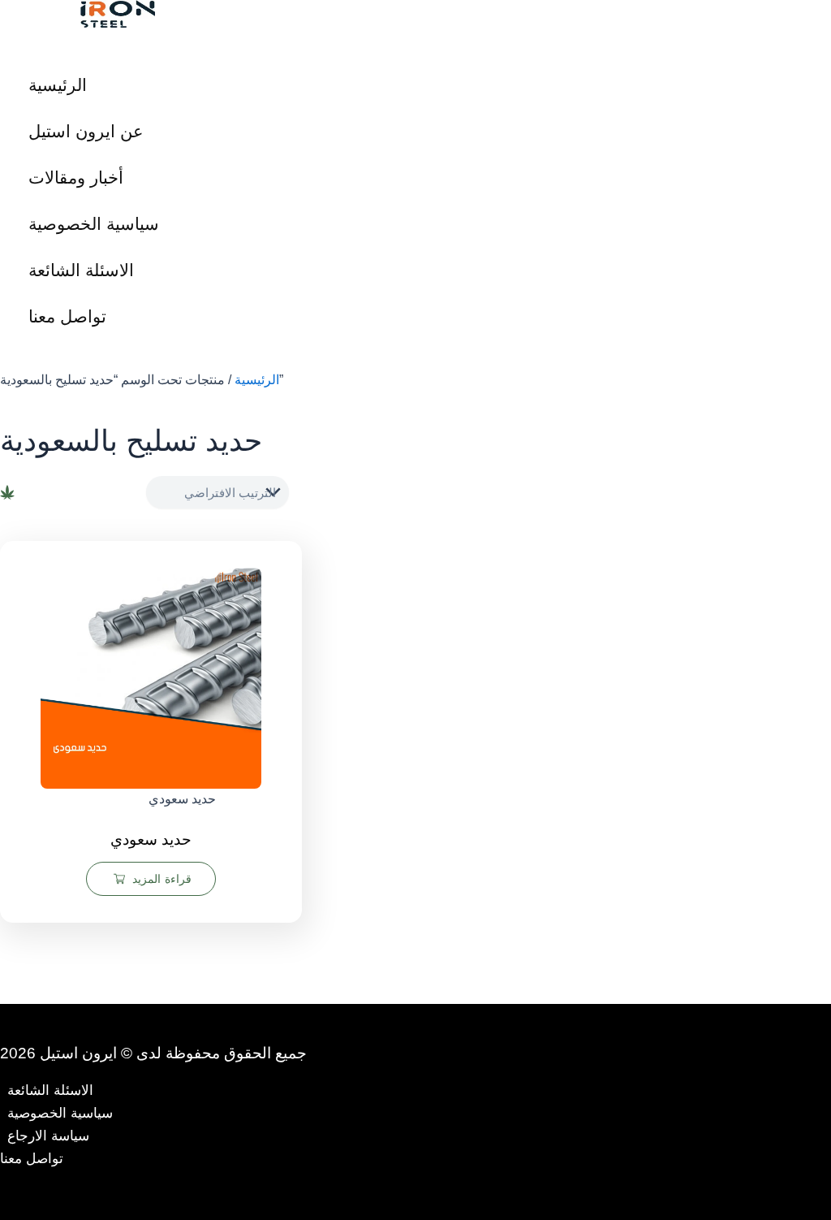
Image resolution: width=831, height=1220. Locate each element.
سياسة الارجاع (48, 1136)
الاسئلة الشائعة (81, 270)
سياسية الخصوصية (93, 223)
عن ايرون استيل (86, 131)
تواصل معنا (67, 316)
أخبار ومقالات (75, 177)
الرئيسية (57, 85)
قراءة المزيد (162, 878)
